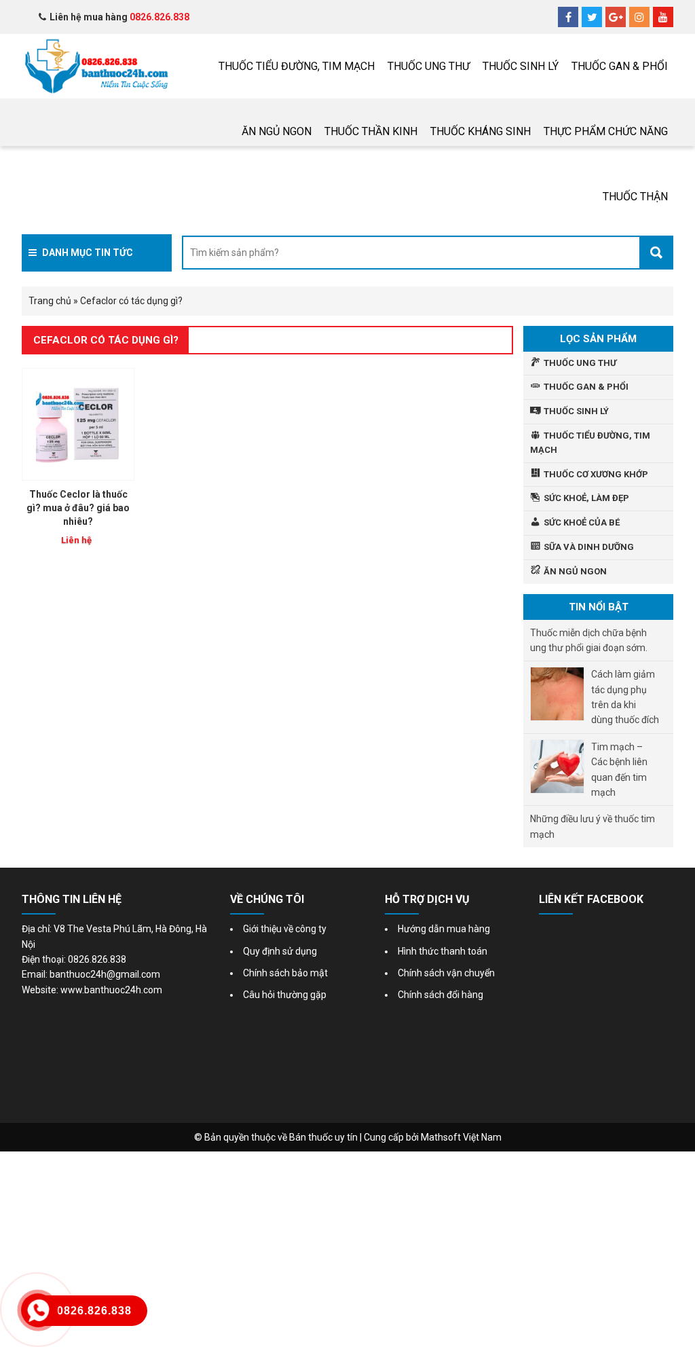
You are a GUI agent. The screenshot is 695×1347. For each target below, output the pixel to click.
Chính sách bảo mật (285, 972)
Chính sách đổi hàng (440, 994)
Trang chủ (50, 300)
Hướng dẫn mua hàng (444, 928)
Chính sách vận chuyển (446, 972)
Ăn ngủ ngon (277, 131)
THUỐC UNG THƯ (429, 66)
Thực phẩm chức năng (606, 131)
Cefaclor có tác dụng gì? (106, 340)
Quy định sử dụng (280, 951)
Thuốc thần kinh (370, 131)
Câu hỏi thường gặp (284, 994)
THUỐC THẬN (635, 196)
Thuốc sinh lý (521, 66)
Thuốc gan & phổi (619, 66)
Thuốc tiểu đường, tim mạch (297, 66)
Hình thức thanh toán (442, 951)
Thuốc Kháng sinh (480, 131)
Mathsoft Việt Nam (461, 1137)
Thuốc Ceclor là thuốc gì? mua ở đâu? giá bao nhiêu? (78, 508)
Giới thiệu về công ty (284, 928)
